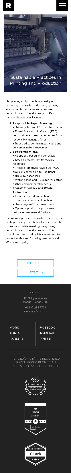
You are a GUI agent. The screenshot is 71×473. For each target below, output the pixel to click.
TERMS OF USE (49, 366)
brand (55, 238)
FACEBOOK (47, 328)
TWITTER (45, 339)
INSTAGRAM (47, 333)
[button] (62, 5)
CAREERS (16, 339)
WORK (14, 328)
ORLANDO (36, 293)
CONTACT (16, 333)
